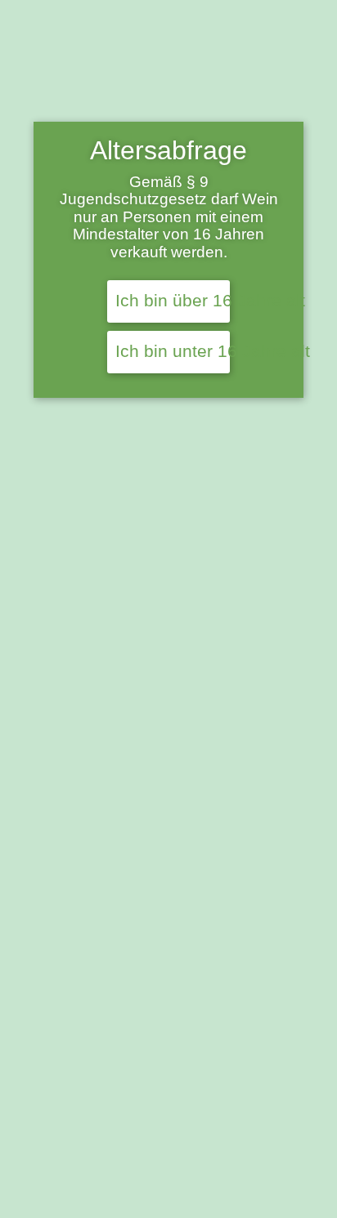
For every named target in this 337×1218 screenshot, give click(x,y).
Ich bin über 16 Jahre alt (172, 300)
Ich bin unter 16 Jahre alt (172, 351)
